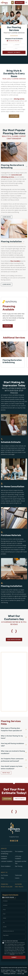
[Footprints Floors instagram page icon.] (13, 841)
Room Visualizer (6, 887)
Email (4, 913)
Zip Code (4, 926)
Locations (14, 116)
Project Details (5, 935)
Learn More (6, 217)
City (4, 922)
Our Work (18, 884)
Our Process (4, 875)
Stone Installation (6, 866)
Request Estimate (14, 52)
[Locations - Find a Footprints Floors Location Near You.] (12, 2)
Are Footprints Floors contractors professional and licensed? (12, 760)
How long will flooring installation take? (12, 744)
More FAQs (6, 773)
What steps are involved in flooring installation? (13, 752)
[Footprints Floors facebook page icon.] (11, 841)
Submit (14, 957)
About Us (4, 872)
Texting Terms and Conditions (10, 940)
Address (4, 918)
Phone (4, 909)
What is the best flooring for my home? (12, 737)
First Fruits (19, 887)
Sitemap (20, 972)
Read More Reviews (14, 639)
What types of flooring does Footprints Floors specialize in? (11, 729)
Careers (17, 878)
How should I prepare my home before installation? (11, 767)
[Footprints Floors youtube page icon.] (15, 841)
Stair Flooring (18, 866)
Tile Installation (19, 851)
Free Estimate (19, 2)
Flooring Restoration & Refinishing (12, 361)
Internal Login (20, 973)
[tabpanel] (13, 354)
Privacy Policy (12, 953)
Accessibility (13, 972)
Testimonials (18, 875)
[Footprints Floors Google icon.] (17, 840)
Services (4, 848)
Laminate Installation (6, 861)
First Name (5, 44)
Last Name (17, 44)
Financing (7, 326)
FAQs (2, 878)
